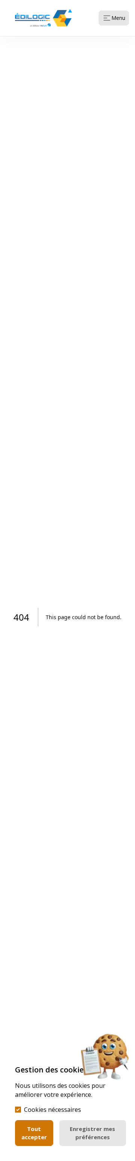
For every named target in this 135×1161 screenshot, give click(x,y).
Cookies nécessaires (52, 1109)
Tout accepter (34, 1133)
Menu (118, 17)
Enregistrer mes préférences (92, 1133)
